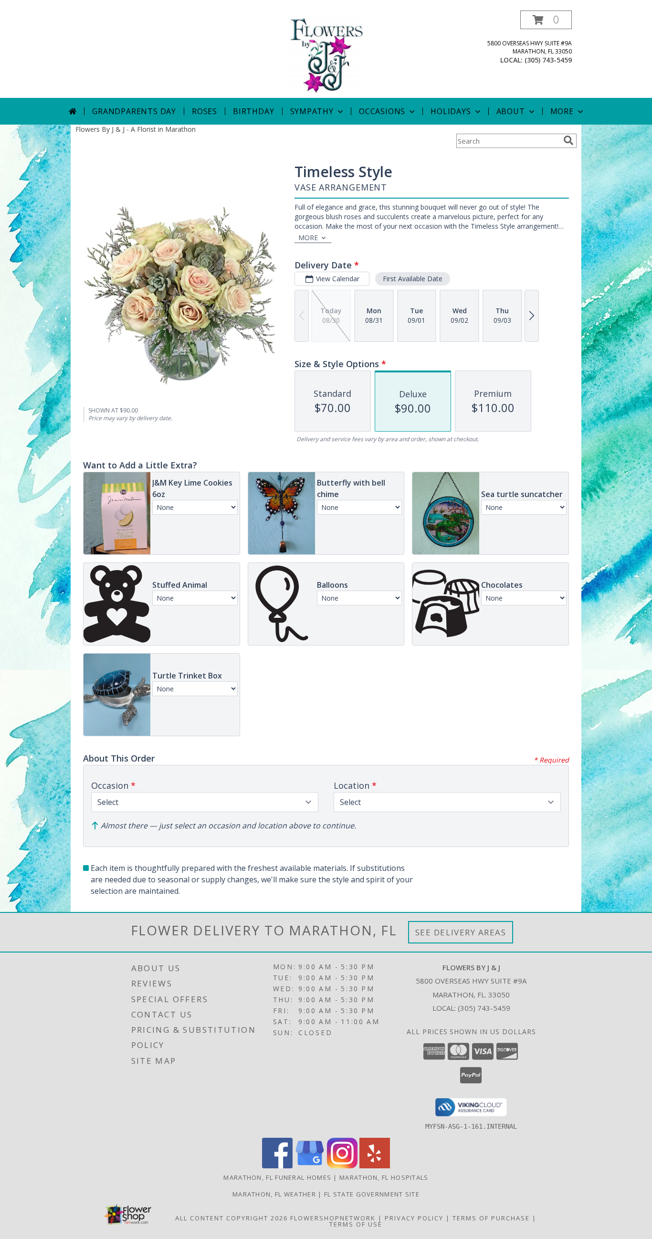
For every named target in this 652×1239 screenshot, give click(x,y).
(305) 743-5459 (548, 59)
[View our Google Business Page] (309, 1165)
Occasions (382, 111)
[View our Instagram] (342, 1165)
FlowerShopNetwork (333, 1218)
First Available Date (412, 278)
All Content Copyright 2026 (231, 1218)
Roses (204, 111)
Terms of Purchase (491, 1218)
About (510, 111)
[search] (568, 140)
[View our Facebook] (277, 1165)
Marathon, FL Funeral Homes (277, 1177)
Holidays (451, 111)
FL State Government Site (372, 1194)
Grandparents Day (134, 111)
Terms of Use (355, 1224)
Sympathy (312, 111)
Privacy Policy (414, 1218)
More (562, 111)
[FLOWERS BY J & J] (326, 54)
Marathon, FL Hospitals (384, 1177)
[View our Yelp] (374, 1165)
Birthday (253, 111)
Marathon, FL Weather (274, 1194)
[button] (546, 20)
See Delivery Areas (460, 932)
